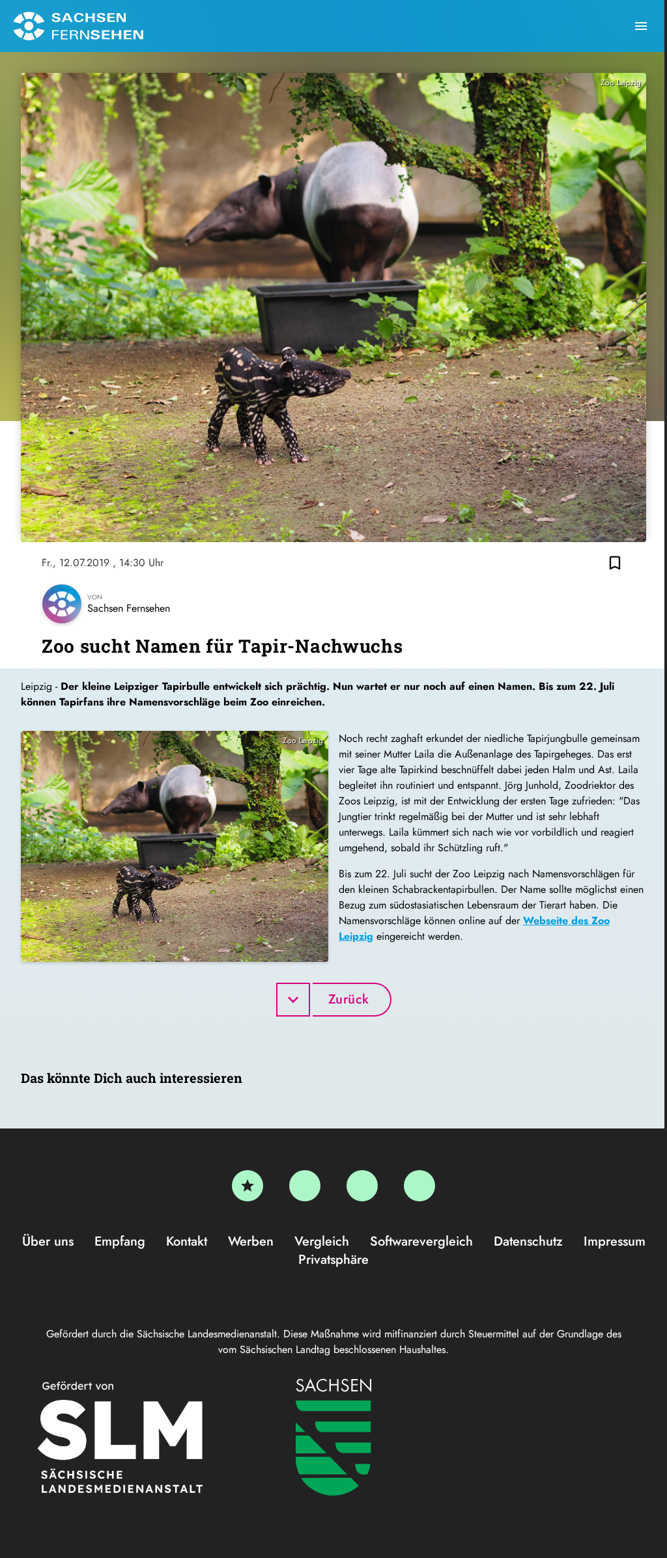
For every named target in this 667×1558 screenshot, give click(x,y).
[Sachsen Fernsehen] (78, 26)
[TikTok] (419, 1185)
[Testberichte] (247, 1185)
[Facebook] (304, 1185)
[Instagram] (362, 1185)
